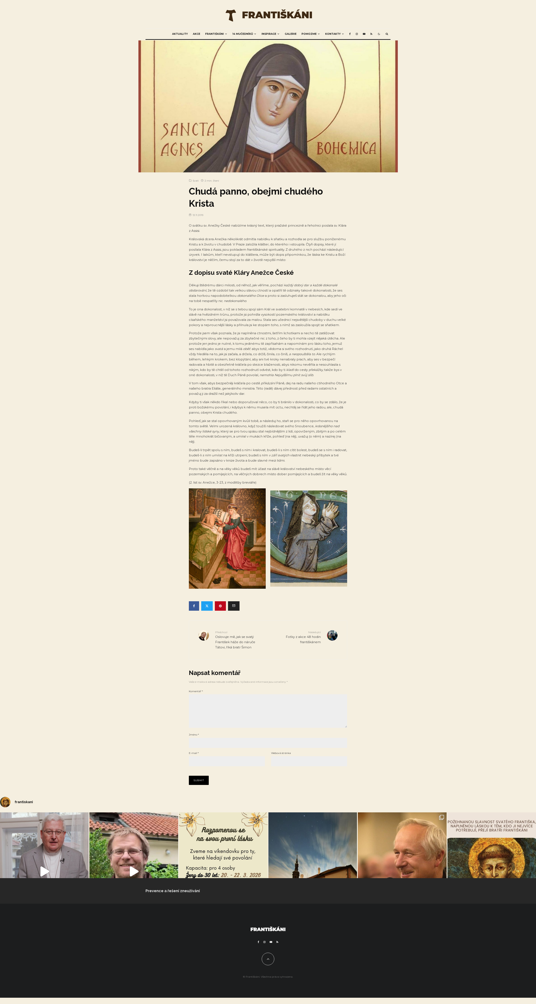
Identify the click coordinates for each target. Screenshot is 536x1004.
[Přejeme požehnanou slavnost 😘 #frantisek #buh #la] (491, 871)
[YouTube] (364, 34)
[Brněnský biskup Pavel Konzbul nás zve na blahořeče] (44, 871)
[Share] (194, 606)
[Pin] (220, 606)
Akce (196, 33)
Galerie (290, 33)
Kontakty (333, 33)
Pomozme (309, 33)
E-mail (194, 753)
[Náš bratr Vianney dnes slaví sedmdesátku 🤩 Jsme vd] (402, 871)
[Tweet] (207, 606)
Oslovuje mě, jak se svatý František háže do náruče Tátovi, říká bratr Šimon (235, 640)
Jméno (194, 734)
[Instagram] (356, 34)
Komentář (196, 691)
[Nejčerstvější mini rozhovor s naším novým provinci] (133, 871)
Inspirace (269, 33)
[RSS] (371, 34)
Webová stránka (281, 753)
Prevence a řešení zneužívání (173, 891)
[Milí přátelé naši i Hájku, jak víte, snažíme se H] (312, 871)
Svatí (196, 180)
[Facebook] (350, 34)
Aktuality (180, 33)
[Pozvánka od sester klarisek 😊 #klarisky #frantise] (223, 871)
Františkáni (214, 33)
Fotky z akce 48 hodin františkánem (303, 637)
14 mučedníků (242, 33)
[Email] (234, 606)
